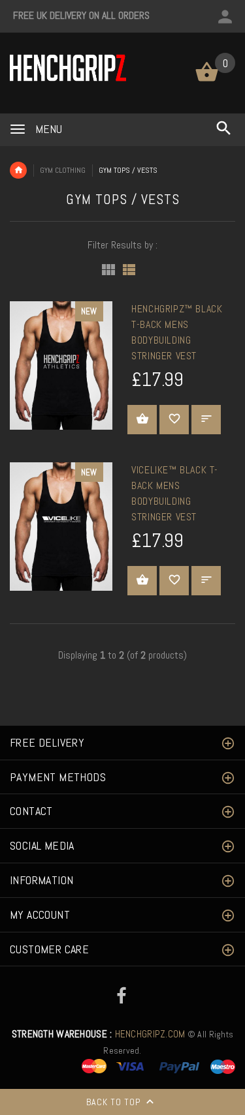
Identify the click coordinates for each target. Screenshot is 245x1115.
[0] (207, 80)
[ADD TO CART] (142, 419)
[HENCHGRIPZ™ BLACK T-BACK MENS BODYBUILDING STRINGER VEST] (61, 365)
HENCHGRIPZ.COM (99, 1034)
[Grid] (108, 269)
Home (18, 170)
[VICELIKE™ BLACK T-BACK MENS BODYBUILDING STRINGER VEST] (61, 526)
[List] (129, 269)
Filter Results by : (122, 245)
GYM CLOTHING (63, 170)
